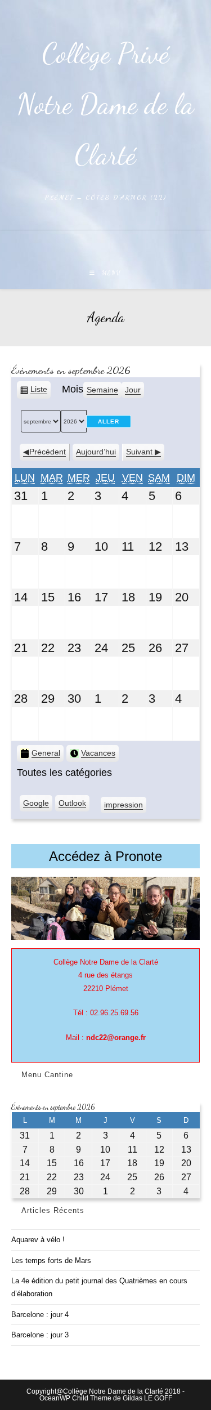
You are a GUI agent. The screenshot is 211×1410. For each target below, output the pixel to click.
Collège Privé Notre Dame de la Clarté (105, 104)
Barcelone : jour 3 (40, 1335)
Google (36, 805)
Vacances (98, 752)
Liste (38, 392)
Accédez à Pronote (105, 856)
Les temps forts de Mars (51, 1260)
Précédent (47, 451)
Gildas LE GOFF (147, 1398)
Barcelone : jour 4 (40, 1314)
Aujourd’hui (96, 451)
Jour (133, 389)
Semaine (102, 389)
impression (123, 807)
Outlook (72, 805)
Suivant (139, 451)
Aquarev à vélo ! (38, 1239)
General (46, 752)
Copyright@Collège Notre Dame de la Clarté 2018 (103, 1391)
